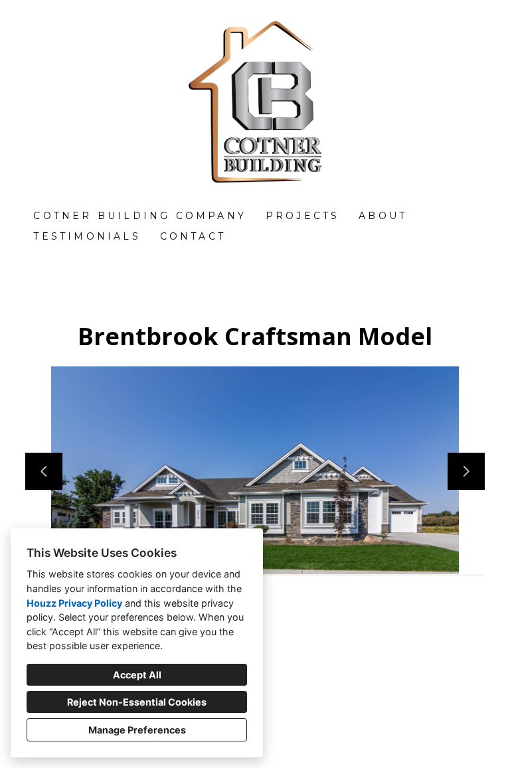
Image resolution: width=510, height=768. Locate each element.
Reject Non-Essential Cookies (137, 702)
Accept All (137, 674)
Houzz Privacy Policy (74, 603)
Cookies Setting (287, 747)
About (383, 216)
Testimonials (86, 236)
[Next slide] (466, 471)
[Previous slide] (43, 471)
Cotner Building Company (139, 216)
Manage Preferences (137, 729)
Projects (303, 216)
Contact (193, 236)
